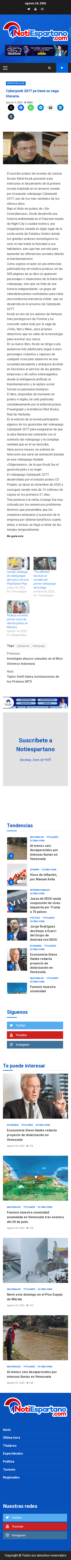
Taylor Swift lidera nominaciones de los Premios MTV (33, 676)
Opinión (35, 870)
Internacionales (40, 890)
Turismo (9, 1469)
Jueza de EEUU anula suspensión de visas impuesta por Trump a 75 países (17, 901)
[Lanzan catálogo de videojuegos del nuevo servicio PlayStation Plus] (18, 563)
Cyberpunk (23, 645)
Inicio (7, 1430)
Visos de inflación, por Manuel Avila (17, 875)
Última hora (37, 841)
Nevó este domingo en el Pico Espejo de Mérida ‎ (35, 1260)
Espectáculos (15, 83)
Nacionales (37, 837)
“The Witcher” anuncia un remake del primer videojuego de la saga (45, 579)
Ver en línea (62, 68)
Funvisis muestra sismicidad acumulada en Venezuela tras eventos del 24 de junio (35, 1178)
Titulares (52, 837)
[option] (35, 849)
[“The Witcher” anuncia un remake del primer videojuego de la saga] (45, 563)
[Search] (49, 68)
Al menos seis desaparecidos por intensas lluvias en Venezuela (17, 848)
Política (35, 918)
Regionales (11, 1477)
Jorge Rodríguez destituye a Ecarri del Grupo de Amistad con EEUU (17, 929)
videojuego (38, 645)
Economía (36, 946)
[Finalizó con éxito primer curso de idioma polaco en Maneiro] (18, 606)
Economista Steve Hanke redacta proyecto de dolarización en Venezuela (17, 959)
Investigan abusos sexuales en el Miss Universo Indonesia (35, 658)
